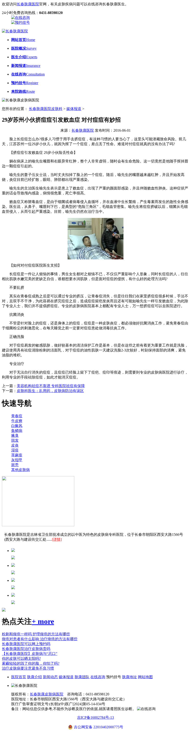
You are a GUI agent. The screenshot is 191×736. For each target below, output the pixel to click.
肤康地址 (129, 677)
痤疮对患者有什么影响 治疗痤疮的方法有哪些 (39, 639)
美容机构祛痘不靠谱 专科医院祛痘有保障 (51, 386)
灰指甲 (16, 460)
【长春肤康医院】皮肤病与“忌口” (29, 654)
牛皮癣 (16, 421)
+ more (43, 621)
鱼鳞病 (16, 431)
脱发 (15, 440)
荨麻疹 (16, 455)
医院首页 (18, 677)
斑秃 (15, 465)
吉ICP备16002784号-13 (95, 717)
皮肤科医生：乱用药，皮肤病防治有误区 (50, 391)
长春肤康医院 (28, 4)
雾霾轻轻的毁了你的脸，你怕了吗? (30, 663)
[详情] (57, 539)
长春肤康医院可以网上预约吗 (26, 644)
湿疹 (15, 450)
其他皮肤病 (20, 470)
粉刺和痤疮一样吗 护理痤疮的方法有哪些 (36, 634)
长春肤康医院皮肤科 (45, 109)
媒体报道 (73, 109)
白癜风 (16, 426)
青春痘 (16, 416)
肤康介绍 (34, 677)
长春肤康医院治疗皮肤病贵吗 (26, 649)
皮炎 (15, 445)
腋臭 (15, 435)
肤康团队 (82, 677)
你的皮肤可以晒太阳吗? (21, 658)
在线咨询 (97, 677)
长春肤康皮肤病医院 (46, 694)
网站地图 (145, 677)
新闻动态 (50, 677)
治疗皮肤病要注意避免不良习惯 (28, 668)
